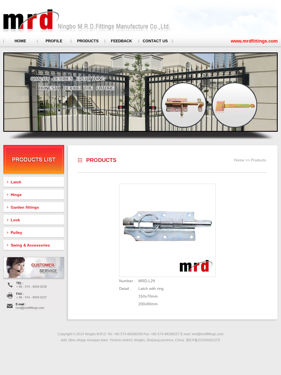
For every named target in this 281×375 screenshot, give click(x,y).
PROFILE (54, 41)
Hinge (16, 194)
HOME (20, 41)
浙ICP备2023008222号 (203, 340)
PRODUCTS (88, 41)
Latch (16, 182)
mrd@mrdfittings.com (207, 334)
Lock (15, 220)
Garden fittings (25, 207)
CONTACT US (155, 41)
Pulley (16, 232)
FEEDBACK (121, 41)
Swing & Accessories (30, 245)
